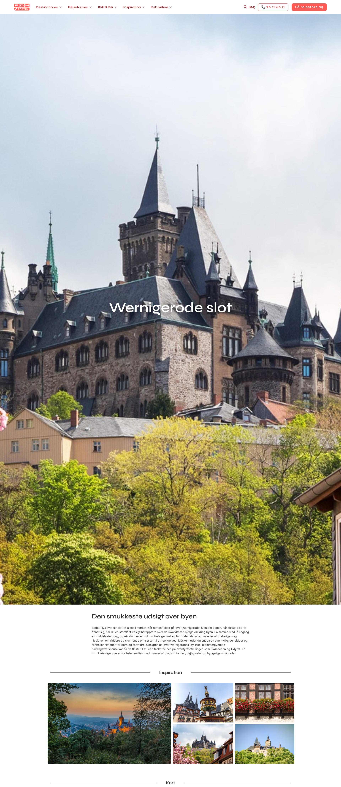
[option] (109, 723)
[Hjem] (21, 7)
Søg (252, 7)
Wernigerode (190, 627)
